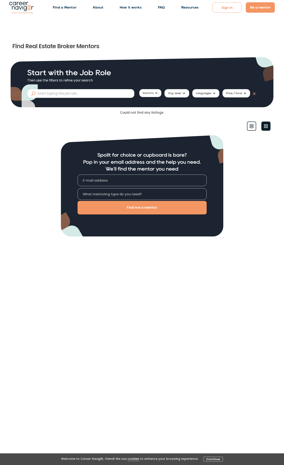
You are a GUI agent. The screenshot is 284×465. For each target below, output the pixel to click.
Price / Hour (234, 93)
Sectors (148, 93)
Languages (203, 93)
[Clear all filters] (253, 93)
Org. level (174, 93)
